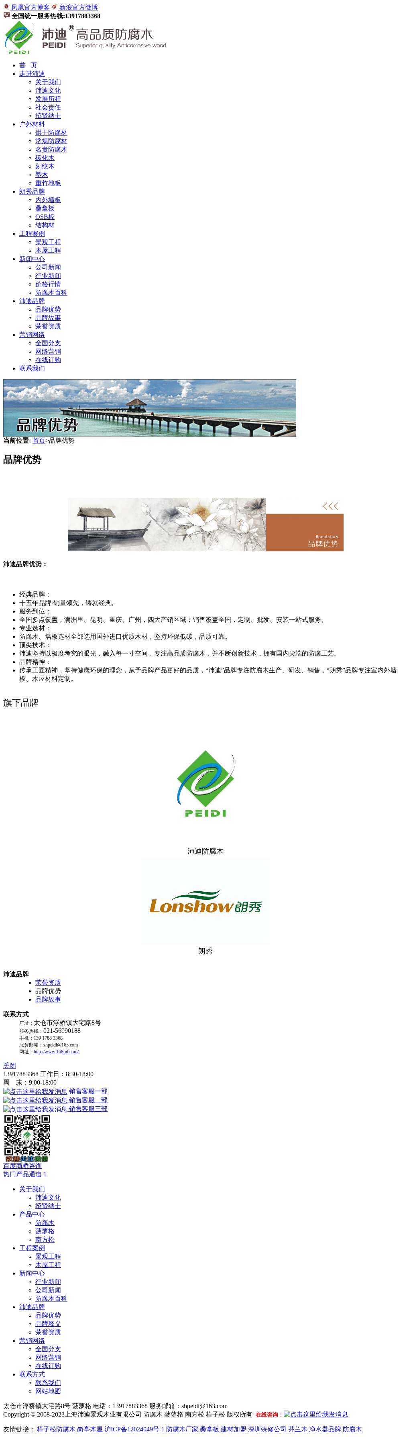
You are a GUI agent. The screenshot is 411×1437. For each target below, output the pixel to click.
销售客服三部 (87, 1108)
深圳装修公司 (267, 1429)
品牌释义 (48, 1323)
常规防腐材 (51, 141)
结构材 (45, 225)
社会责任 (48, 107)
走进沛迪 (32, 73)
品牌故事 (48, 317)
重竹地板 (48, 183)
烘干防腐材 (51, 132)
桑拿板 (45, 208)
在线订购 (48, 359)
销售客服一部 (87, 1091)
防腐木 (45, 1222)
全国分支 (48, 343)
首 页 (28, 65)
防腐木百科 (51, 292)
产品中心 (32, 1214)
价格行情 (48, 284)
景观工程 (48, 242)
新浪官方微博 (78, 7)
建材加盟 (233, 1429)
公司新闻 (48, 267)
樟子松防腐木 (56, 1429)
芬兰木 (297, 1429)
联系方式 (32, 1374)
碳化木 (45, 157)
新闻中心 (32, 258)
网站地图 (48, 1391)
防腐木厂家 (182, 1429)
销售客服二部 (87, 1100)
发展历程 (48, 98)
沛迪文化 (48, 90)
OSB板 (45, 216)
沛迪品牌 (32, 301)
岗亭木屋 (90, 1429)
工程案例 (32, 233)
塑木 (41, 174)
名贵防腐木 (51, 149)
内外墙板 (48, 199)
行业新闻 (48, 275)
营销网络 (32, 334)
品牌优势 (48, 309)
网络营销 (48, 351)
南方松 (45, 1239)
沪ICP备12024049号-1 (134, 1429)
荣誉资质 (48, 326)
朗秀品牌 (32, 191)
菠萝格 (45, 1231)
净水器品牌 (325, 1429)
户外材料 (32, 124)
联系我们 (32, 368)
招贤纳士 (48, 115)
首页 (39, 440)
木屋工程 (48, 250)
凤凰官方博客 (30, 7)
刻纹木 (45, 166)
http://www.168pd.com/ (56, 1051)
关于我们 (48, 82)
